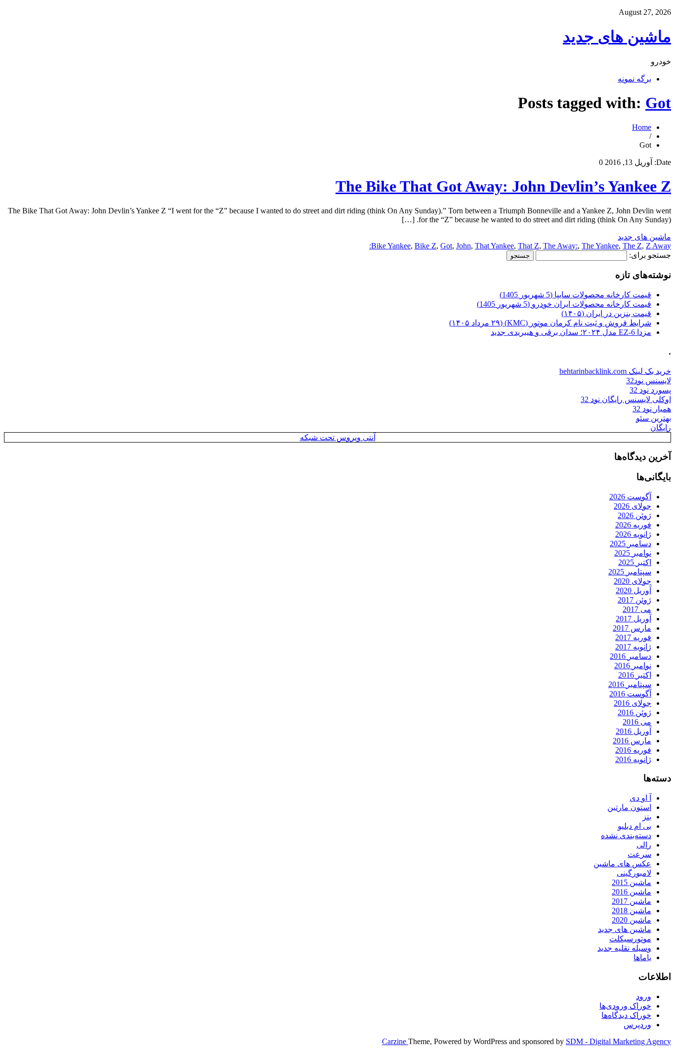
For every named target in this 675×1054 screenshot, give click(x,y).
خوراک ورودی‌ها (625, 1006)
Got (658, 103)
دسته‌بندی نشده (626, 835)
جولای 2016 (632, 703)
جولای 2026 (632, 506)
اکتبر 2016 (634, 675)
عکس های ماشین (622, 863)
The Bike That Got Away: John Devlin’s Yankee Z (503, 186)
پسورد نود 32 (650, 390)
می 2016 (637, 722)
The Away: (560, 246)
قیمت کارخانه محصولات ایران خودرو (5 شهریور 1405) (564, 304)
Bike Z (425, 246)
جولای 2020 (632, 581)
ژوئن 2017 (634, 600)
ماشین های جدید (617, 36)
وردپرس (637, 1024)
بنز (646, 816)
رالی (643, 845)
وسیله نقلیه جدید (624, 948)
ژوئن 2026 (634, 515)
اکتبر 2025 (634, 562)
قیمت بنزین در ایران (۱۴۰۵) (606, 313)
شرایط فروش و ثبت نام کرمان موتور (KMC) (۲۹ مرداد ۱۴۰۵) (550, 323)
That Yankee (494, 246)
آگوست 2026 (630, 496)
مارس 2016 (632, 740)
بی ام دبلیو (634, 826)
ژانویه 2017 (633, 647)
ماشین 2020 (631, 920)
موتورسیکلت (630, 938)
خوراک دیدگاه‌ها (626, 1015)
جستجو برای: (650, 255)
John (463, 246)
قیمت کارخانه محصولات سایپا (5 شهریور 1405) (575, 294)
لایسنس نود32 (648, 380)
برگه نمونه (634, 79)
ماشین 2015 (631, 882)
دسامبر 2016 (630, 656)
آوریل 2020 (633, 590)
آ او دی (640, 798)
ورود (643, 996)
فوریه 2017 (633, 637)
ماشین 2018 (631, 910)
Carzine (395, 1041)
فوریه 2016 (633, 750)
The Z (632, 246)
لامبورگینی (634, 873)
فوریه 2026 (633, 525)
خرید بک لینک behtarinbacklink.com (615, 371)
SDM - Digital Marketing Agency (618, 1041)
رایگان (660, 427)
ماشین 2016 (631, 892)
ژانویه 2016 (633, 759)
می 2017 (637, 609)
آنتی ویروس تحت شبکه (338, 437)
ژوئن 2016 (634, 712)
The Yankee (600, 246)
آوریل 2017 (633, 618)
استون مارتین (629, 807)
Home (641, 127)
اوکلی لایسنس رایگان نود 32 (626, 399)
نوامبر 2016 (632, 665)
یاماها (642, 957)
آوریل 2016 (633, 731)
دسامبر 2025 (630, 543)
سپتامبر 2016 (629, 684)
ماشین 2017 (631, 901)
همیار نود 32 (652, 409)
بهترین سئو (653, 418)
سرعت (639, 854)
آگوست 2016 (630, 693)
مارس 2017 (632, 628)
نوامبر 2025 (632, 553)
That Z (528, 246)
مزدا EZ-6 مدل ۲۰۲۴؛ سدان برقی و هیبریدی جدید (571, 332)
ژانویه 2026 (633, 534)
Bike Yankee (391, 246)
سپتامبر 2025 (629, 572)
